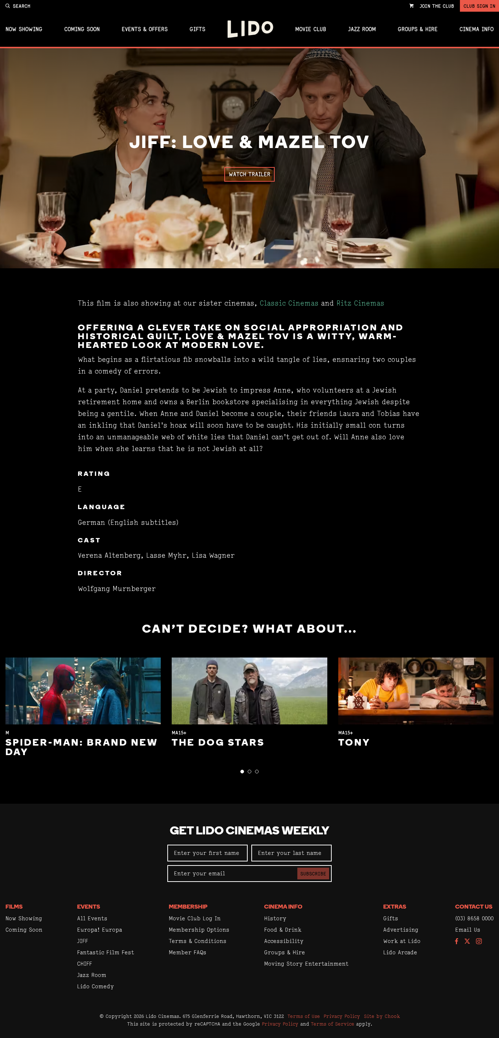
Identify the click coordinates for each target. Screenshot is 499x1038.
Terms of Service (332, 1024)
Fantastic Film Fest (105, 952)
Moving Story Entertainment (306, 963)
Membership (188, 907)
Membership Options (199, 929)
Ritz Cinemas (360, 303)
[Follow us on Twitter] (467, 941)
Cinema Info (477, 29)
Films (14, 907)
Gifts (197, 29)
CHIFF (84, 963)
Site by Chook (382, 1016)
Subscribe (313, 873)
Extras (394, 907)
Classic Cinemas (289, 303)
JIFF (82, 940)
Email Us (467, 929)
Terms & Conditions (197, 940)
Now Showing (23, 29)
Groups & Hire (418, 29)
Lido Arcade (400, 952)
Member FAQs (187, 952)
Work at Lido (401, 940)
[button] (242, 771)
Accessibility (284, 940)
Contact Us (473, 907)
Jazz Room (362, 29)
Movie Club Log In (195, 918)
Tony (354, 743)
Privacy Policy (342, 1016)
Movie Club (310, 29)
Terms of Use (303, 1016)
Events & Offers (145, 29)
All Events (92, 918)
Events (88, 907)
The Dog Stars (218, 743)
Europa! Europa (99, 929)
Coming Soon (82, 29)
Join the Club (437, 6)
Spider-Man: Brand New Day (81, 748)
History (275, 918)
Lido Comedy (95, 986)
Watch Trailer (249, 174)
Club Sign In (479, 6)
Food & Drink (282, 929)
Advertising (400, 929)
